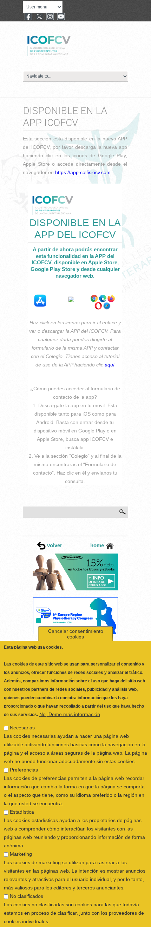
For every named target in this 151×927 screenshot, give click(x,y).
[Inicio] (72, 45)
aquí (109, 365)
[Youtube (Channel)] (61, 17)
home (97, 545)
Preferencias (24, 750)
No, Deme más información (69, 694)
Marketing (21, 834)
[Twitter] (39, 17)
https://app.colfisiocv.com (83, 172)
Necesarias (22, 708)
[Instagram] (50, 17)
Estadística (22, 792)
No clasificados (26, 876)
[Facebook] (28, 17)
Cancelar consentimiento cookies (75, 614)
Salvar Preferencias (30, 915)
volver (54, 545)
